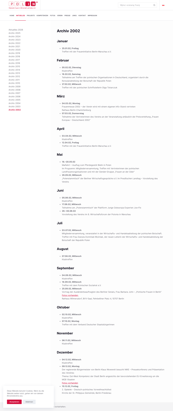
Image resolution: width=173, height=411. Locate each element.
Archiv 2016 (14, 63)
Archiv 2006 (14, 96)
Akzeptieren (14, 402)
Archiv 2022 (14, 43)
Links (74, 15)
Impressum (92, 15)
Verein (60, 15)
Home (12, 15)
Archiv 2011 (14, 80)
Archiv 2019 (14, 53)
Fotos (52, 15)
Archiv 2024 (14, 36)
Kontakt (82, 15)
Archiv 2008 (14, 90)
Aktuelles (20, 15)
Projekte (31, 15)
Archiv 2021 (14, 46)
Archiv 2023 (14, 39)
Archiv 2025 (14, 33)
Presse (67, 15)
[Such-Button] (154, 5)
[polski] (163, 5)
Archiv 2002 (15, 110)
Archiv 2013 (14, 73)
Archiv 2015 (14, 66)
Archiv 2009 (14, 86)
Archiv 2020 (14, 49)
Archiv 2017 (14, 60)
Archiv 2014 (14, 70)
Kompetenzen (42, 15)
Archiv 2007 (14, 93)
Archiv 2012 (14, 76)
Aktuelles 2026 (16, 29)
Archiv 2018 (14, 56)
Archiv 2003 (14, 106)
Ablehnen (29, 402)
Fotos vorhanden (70, 295)
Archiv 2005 (14, 100)
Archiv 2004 (14, 103)
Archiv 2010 (14, 83)
